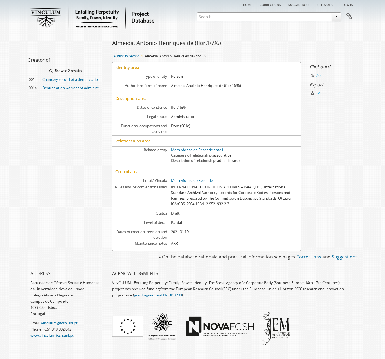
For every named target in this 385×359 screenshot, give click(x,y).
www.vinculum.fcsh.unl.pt (52, 335)
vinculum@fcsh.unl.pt (59, 322)
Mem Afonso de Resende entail (197, 149)
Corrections (270, 4)
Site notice (326, 4)
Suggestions (298, 4)
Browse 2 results (68, 70)
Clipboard (349, 16)
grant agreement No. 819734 (158, 295)
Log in (347, 4)
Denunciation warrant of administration (73, 87)
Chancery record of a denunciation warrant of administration (73, 79)
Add (319, 75)
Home (247, 4)
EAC (319, 93)
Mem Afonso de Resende (192, 180)
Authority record (126, 56)
